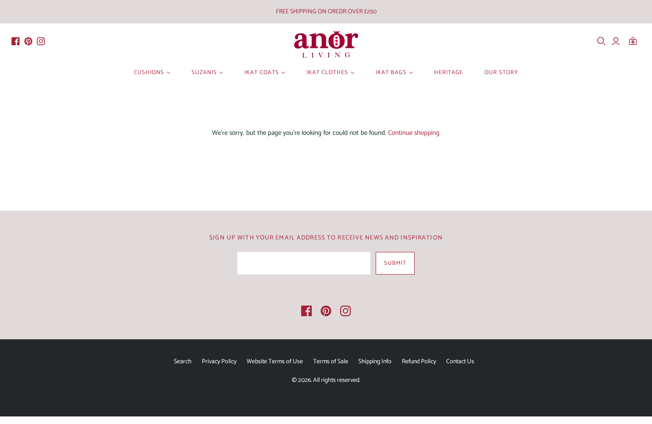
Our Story (501, 72)
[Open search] (601, 41)
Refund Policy (419, 362)
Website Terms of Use (275, 362)
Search (183, 362)
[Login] (616, 41)
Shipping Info (375, 362)
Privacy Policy (219, 362)
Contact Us (460, 362)
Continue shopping (414, 132)
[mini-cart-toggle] (635, 41)
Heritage (448, 72)
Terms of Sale (330, 362)
